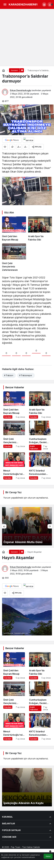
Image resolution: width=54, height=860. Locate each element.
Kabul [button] (48, 856)
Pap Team (15, 847)
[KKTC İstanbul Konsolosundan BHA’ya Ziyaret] (40, 466)
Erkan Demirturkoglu (20, 90)
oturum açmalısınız (38, 497)
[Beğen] (5, 147)
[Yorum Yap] (12, 147)
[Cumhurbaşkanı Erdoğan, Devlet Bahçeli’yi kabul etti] (40, 435)
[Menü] (5, 4)
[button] (44, 4)
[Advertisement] (27, 37)
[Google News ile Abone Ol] (12, 140)
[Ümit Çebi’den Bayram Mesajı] (14, 228)
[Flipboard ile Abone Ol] (28, 140)
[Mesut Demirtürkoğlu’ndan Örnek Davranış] (14, 466)
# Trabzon (8, 375)
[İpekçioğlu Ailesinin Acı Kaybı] (27, 787)
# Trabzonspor (25, 375)
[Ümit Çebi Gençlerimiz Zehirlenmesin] (14, 257)
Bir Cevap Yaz (13, 492)
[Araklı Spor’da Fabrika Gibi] (40, 228)
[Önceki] (4, 526)
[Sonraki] (49, 526)
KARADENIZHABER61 (23, 4)
